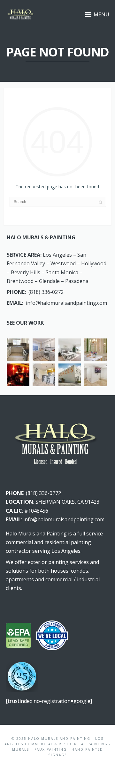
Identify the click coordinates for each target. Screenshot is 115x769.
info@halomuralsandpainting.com (66, 302)
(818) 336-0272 (46, 291)
